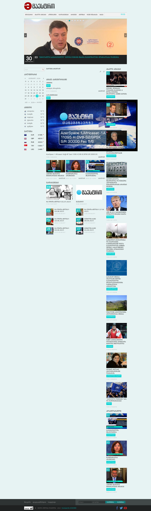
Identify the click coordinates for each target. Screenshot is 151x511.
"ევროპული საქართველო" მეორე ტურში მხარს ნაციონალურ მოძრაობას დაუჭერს (79, 57)
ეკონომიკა (111, 124)
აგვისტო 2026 (34, 78)
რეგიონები (111, 317)
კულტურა (110, 189)
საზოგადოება (112, 289)
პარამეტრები (51, 95)
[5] (78, 21)
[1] (67, 21)
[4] (75, 21)
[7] (83, 21)
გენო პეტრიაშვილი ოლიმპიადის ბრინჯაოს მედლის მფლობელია (116, 341)
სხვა (48, 85)
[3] (72, 21)
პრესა (109, 403)
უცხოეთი (110, 217)
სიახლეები (111, 435)
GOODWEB (73, 508)
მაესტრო (80, 202)
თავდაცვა (110, 254)
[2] (69, 21)
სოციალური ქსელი (114, 376)
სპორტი (110, 346)
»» (43, 78)
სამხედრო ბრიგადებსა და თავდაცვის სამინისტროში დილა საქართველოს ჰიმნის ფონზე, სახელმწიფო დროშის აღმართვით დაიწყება (116, 245)
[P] (25, 35)
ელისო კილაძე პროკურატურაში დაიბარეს (113, 371)
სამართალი (111, 156)
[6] (80, 21)
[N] (125, 35)
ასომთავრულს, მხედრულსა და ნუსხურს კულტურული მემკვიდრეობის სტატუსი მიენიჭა (116, 182)
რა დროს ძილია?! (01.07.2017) (58, 202)
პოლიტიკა (111, 96)
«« (25, 78)
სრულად (101, 91)
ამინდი (49, 83)
